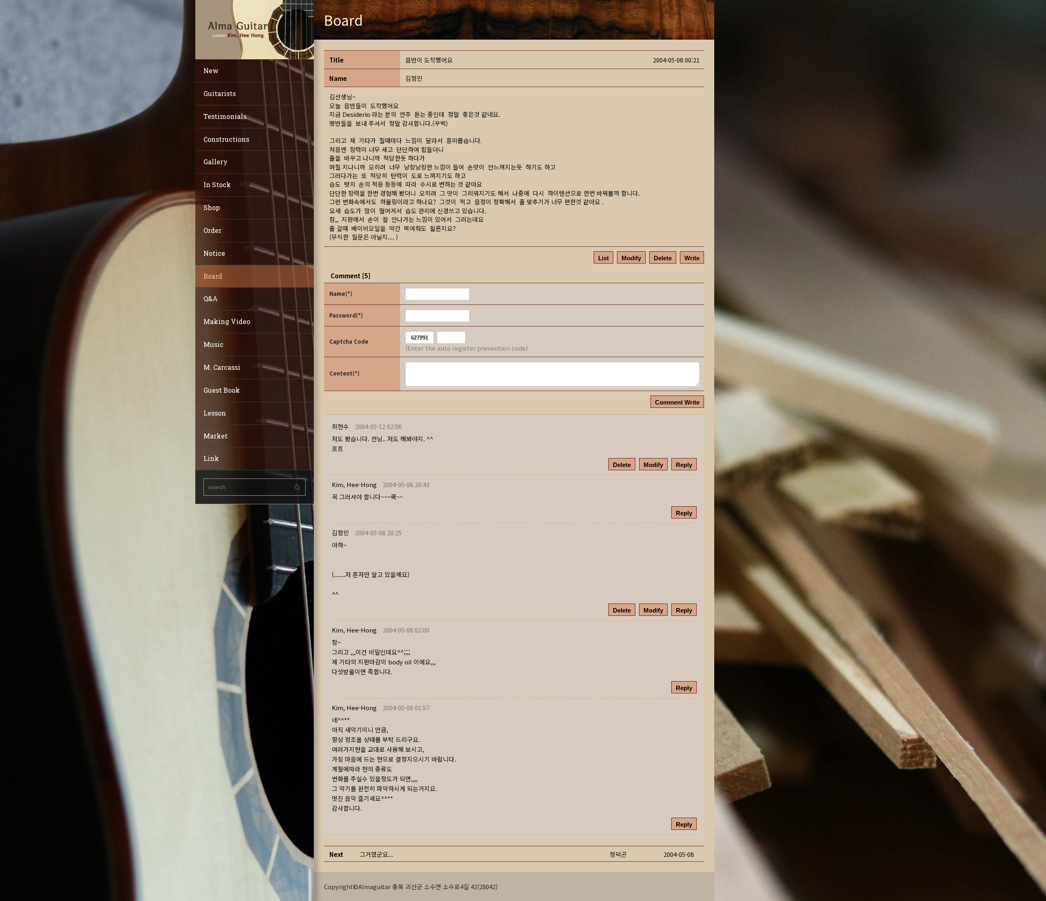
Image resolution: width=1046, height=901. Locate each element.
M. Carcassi (221, 367)
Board (212, 276)
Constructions (226, 139)
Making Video (226, 321)
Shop (211, 207)
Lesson (214, 413)
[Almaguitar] (254, 29)
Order (212, 230)
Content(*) (344, 373)
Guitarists (219, 93)
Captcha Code (349, 341)
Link (211, 458)
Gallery (215, 161)
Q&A (210, 298)
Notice (214, 253)
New (211, 70)
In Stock (217, 184)
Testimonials (224, 116)
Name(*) (340, 293)
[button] (354, 484)
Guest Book (221, 390)
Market (215, 435)
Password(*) (346, 315)
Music (213, 344)
